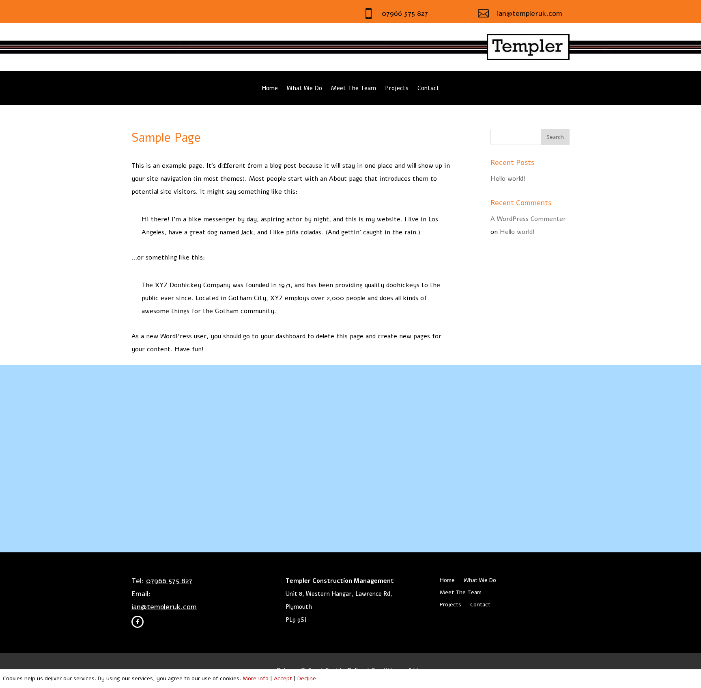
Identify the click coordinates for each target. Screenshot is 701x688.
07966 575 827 (405, 13)
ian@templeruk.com (529, 13)
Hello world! (507, 178)
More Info (256, 678)
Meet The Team (353, 88)
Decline (306, 678)
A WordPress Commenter (528, 218)
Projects (397, 88)
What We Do (304, 88)
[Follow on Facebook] (137, 622)
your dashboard (282, 336)
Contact (428, 88)
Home (270, 88)
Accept (283, 678)
